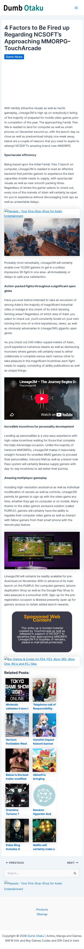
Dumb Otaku (36, 936)
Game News (14, 57)
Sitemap (42, 914)
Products (42, 909)
